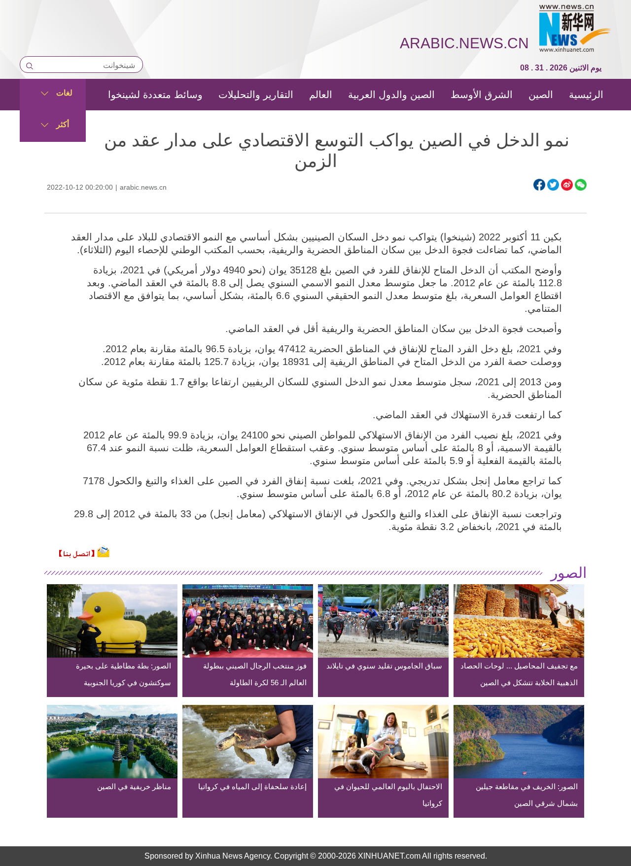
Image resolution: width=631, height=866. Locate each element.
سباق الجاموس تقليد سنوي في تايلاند (384, 666)
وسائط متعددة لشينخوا (155, 94)
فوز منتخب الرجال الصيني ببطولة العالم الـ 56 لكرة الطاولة (255, 674)
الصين (540, 94)
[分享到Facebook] (539, 185)
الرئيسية (586, 94)
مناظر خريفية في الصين (134, 786)
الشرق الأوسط (482, 94)
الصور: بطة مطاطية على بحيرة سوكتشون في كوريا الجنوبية (123, 674)
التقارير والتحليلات (255, 94)
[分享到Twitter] (553, 185)
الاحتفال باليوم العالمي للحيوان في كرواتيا (388, 794)
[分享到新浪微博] (567, 185)
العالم (320, 94)
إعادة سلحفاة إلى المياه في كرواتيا (252, 786)
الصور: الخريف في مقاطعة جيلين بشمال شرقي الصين (527, 794)
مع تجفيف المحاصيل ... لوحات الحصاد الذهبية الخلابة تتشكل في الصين (519, 674)
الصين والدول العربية (391, 94)
